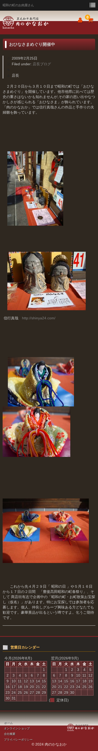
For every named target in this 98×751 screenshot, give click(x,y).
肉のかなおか (32, 22)
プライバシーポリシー (18, 739)
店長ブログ (42, 64)
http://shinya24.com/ (38, 318)
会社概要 (9, 733)
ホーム (8, 722)
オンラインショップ (17, 728)
